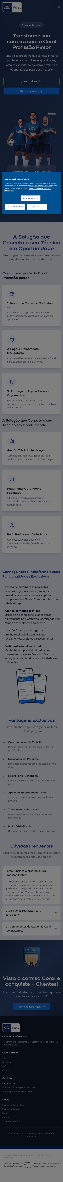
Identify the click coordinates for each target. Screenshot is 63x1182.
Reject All (37, 207)
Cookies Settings (30, 198)
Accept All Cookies (14, 207)
